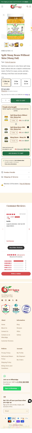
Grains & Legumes (10, 62)
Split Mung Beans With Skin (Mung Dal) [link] (17, 128)
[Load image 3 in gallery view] (16, 45)
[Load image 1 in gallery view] (6, 45)
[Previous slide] (2, 229)
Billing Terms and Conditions (6, 367)
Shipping (4, 91)
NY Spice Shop (18, 425)
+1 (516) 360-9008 (23, 382)
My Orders (20, 360)
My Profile (20, 353)
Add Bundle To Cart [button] (16, 153)
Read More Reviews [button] (16, 248)
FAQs (18, 331)
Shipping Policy (6, 362)
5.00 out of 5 (21, 255)
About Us (4, 328)
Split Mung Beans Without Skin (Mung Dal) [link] (18, 116)
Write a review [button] (16, 274)
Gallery (19, 335)
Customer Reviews (7, 341)
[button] (2, 6)
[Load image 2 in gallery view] (11, 45)
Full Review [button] (10, 241)
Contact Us (4, 331)
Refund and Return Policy (7, 357)
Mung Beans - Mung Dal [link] (18, 137)
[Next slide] (29, 229)
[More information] (30, 1)
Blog (18, 324)
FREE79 (26, 1)
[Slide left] (2, 45)
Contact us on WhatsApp (5, 336)
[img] (10, 214)
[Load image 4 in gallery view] (21, 45)
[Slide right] (30, 45)
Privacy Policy (5, 353)
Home (3, 324)
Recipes (19, 328)
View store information (11, 164)
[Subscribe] (27, 411)
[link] (6, 118)
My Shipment (21, 356)
